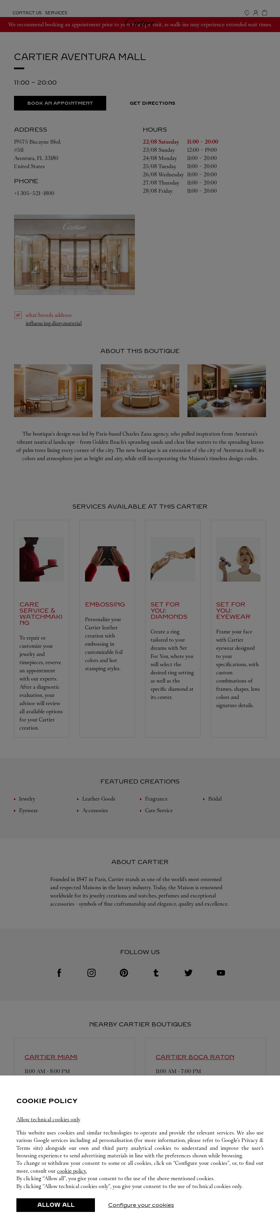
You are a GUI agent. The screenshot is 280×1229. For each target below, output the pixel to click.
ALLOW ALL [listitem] (55, 1205)
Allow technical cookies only (48, 1119)
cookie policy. (72, 1171)
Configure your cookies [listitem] (141, 1205)
